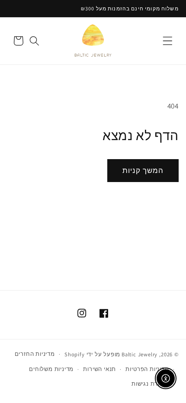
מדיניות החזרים (35, 354)
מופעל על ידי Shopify (92, 354)
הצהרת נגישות (150, 383)
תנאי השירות (99, 369)
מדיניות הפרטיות (147, 369)
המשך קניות (143, 170)
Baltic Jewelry (139, 354)
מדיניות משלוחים (51, 369)
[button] (168, 41)
